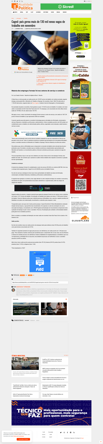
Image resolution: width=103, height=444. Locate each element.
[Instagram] (12, 1)
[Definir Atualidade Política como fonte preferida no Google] (23, 68)
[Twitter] (17, 1)
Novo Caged (35, 103)
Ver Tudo (66, 355)
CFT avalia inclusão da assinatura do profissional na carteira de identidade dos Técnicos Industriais (24, 364)
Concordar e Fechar (23, 439)
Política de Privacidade (18, 436)
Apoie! (50, 436)
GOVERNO (38, 12)
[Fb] (19, 1)
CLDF (32, 12)
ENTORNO (45, 12)
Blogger (82, 438)
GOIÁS (52, 12)
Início (13, 18)
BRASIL (58, 12)
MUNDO (65, 12)
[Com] (74, 432)
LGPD (51, 434)
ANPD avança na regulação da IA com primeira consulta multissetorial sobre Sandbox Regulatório (53, 370)
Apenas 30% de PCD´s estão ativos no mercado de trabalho (52, 311)
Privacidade (50, 432)
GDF (27, 12)
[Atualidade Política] (22, 9)
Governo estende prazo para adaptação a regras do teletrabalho (25, 311)
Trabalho (25, 18)
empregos (18, 18)
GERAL (21, 12)
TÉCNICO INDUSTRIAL (18, 355)
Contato (43, 436)
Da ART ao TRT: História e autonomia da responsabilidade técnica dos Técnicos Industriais (52, 361)
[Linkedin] (14, 1)
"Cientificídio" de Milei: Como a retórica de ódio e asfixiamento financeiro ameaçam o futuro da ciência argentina (25, 386)
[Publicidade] (39, 188)
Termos (43, 434)
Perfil (44, 432)
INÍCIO (15, 12)
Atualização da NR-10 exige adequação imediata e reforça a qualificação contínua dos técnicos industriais (54, 386)
